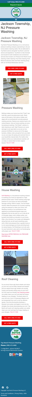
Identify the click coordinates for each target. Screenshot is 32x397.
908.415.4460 (19, 2)
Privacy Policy (19, 393)
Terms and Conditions (7, 393)
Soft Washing (6, 195)
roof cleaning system (23, 292)
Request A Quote (16, 5)
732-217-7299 (10, 143)
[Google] (7, 387)
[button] (16, 19)
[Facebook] (3, 387)
